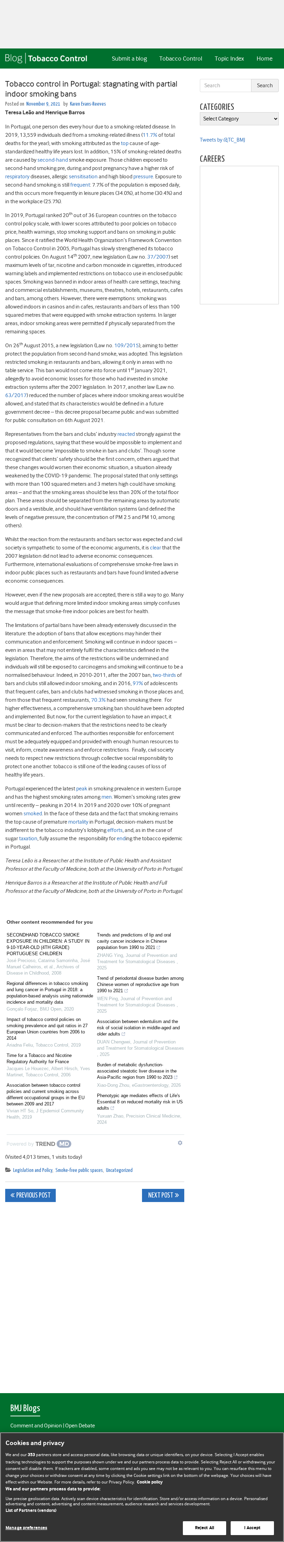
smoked (33, 813)
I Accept (252, 1528)
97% (138, 683)
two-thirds (164, 675)
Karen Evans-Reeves (88, 104)
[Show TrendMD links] (180, 1143)
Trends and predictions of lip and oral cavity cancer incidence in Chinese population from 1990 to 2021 (134, 941)
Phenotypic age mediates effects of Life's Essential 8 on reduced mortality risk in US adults (140, 1102)
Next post (160, 1195)
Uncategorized (119, 1170)
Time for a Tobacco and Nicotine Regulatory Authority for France (39, 1058)
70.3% (98, 700)
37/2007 (158, 257)
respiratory (17, 176)
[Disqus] (94, 1293)
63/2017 (16, 395)
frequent (80, 185)
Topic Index (229, 58)
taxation (28, 838)
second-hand (52, 160)
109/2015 (126, 345)
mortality (78, 822)
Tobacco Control (180, 58)
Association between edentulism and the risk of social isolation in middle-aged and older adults (138, 1028)
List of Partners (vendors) (31, 1510)
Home (265, 58)
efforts (115, 830)
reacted (126, 434)
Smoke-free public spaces (79, 1170)
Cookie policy (150, 1482)
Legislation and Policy (32, 1170)
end (121, 838)
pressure (143, 176)
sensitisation (83, 176)
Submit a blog (129, 58)
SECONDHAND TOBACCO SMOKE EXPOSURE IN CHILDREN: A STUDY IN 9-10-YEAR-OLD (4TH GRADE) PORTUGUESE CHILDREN (48, 944)
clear (155, 548)
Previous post (33, 1195)
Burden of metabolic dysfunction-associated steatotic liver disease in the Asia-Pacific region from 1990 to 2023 (137, 1071)
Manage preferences (26, 1528)
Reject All (204, 1528)
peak (81, 789)
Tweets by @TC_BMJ (222, 140)
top (124, 143)
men (106, 797)
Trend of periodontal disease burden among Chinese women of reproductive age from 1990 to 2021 (140, 984)
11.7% (150, 135)
